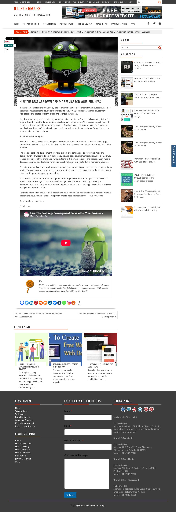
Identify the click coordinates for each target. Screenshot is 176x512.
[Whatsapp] (64, 301)
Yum (6, 49)
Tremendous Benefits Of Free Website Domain (65, 365)
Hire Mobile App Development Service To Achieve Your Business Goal (38, 315)
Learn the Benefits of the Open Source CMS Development (97, 315)
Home (39, 2)
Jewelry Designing (120, 2)
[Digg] (50, 301)
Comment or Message (76, 455)
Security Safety (21, 411)
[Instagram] (69, 301)
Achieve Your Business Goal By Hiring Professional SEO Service (148, 65)
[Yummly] (73, 301)
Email (68, 426)
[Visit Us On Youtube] (145, 411)
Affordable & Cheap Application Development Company (30, 366)
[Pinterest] (36, 301)
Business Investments (25, 426)
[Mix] (45, 301)
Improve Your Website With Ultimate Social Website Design (146, 113)
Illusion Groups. (96, 195)
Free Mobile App (78, 2)
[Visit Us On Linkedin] (129, 411)
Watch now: (25, 206)
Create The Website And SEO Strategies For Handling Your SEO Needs (147, 194)
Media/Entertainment (24, 423)
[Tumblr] (59, 301)
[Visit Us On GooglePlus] (134, 411)
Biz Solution (106, 2)
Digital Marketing (22, 417)
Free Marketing (64, 2)
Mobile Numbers (74, 440)
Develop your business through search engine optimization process (144, 178)
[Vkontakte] (55, 301)
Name (68, 411)
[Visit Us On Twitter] (140, 411)
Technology (20, 414)
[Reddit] (41, 301)
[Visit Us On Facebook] (123, 411)
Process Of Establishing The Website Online (100, 365)
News (17, 408)
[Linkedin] (31, 301)
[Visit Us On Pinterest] (151, 411)
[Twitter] (27, 301)
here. (42, 201)
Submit (70, 495)
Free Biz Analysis (93, 2)
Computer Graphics (23, 420)
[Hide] (5, 52)
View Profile (82, 291)
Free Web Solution (50, 2)
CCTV (131, 2)
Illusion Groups (27, 8)
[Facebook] (22, 301)
